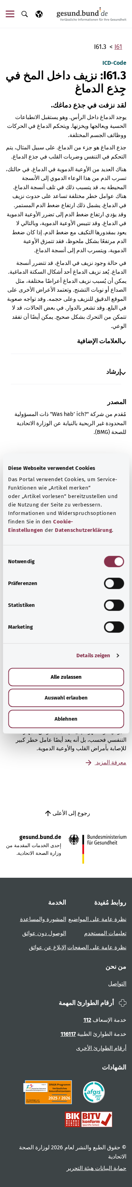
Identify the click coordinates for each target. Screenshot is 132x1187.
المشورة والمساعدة (43, 919)
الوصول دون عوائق (44, 933)
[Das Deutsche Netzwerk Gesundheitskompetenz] (49, 1092)
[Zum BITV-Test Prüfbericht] (88, 1119)
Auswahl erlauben (66, 698)
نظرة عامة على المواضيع (97, 919)
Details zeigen (93, 655)
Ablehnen (66, 719)
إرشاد (113, 371)
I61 (118, 47)
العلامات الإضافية (99, 341)
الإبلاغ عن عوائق (47, 947)
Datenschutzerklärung (83, 530)
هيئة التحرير (80, 1168)
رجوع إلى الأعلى (70, 813)
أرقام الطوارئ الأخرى (101, 1048)
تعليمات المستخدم (105, 933)
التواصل (117, 983)
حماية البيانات (110, 1168)
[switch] (114, 583)
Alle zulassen (66, 677)
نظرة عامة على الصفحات (96, 947)
